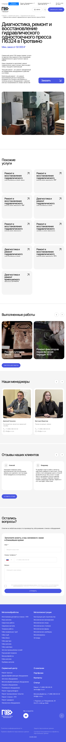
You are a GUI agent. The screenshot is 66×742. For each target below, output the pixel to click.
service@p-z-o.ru (39, 689)
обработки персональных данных (48, 586)
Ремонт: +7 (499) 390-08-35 (43, 687)
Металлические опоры (41, 623)
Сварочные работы (8, 623)
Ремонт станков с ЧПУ (9, 697)
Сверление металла (8, 626)
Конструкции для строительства (44, 617)
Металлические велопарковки (44, 620)
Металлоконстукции (42, 612)
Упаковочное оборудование (11, 703)
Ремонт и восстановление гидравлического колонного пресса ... (46, 226)
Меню (38, 9)
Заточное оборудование (10, 679)
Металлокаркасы (39, 635)
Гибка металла (6, 644)
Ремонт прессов (7, 673)
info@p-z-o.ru (9, 431)
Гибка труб (5, 635)
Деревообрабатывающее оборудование (15, 676)
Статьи (37, 683)
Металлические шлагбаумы (43, 632)
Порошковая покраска (9, 653)
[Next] (62, 315)
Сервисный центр (9, 668)
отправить (33, 591)
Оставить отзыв (9, 496)
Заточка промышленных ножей (12, 650)
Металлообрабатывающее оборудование (15, 682)
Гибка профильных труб (9, 632)
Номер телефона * (10, 555)
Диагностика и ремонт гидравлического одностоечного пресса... (45, 200)
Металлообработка (10, 612)
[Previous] (56, 315)
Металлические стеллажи (42, 626)
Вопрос (6, 565)
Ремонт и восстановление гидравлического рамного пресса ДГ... (47, 175)
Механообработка (8, 656)
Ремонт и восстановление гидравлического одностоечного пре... (15, 175)
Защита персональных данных (44, 728)
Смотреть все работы (11, 365)
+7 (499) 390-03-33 (11, 429)
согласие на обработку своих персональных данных (25, 585)
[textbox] (7, 560)
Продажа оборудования (14, 4)
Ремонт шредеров (8, 700)
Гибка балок (6, 638)
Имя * (6, 545)
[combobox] (9, 559)
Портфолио (38, 673)
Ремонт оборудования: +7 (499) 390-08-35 (27, 4)
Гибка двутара (6, 641)
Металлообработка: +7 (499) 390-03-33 (44, 4)
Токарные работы (7, 629)
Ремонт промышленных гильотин (13, 694)
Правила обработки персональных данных (15, 731)
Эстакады (37, 638)
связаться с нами (56, 9)
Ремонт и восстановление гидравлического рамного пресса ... (13, 226)
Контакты (38, 678)
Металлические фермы (41, 629)
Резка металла (6, 620)
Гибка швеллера (7, 647)
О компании (39, 668)
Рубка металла (6, 659)
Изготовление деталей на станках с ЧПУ (15, 617)
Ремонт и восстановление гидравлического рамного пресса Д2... (47, 251)
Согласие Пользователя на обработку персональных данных (46, 732)
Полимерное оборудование (11, 688)
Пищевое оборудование (10, 685)
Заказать (46, 80)
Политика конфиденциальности (11, 728)
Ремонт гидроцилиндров (10, 691)
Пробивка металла (8, 662)
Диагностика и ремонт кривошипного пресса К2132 (12, 276)
